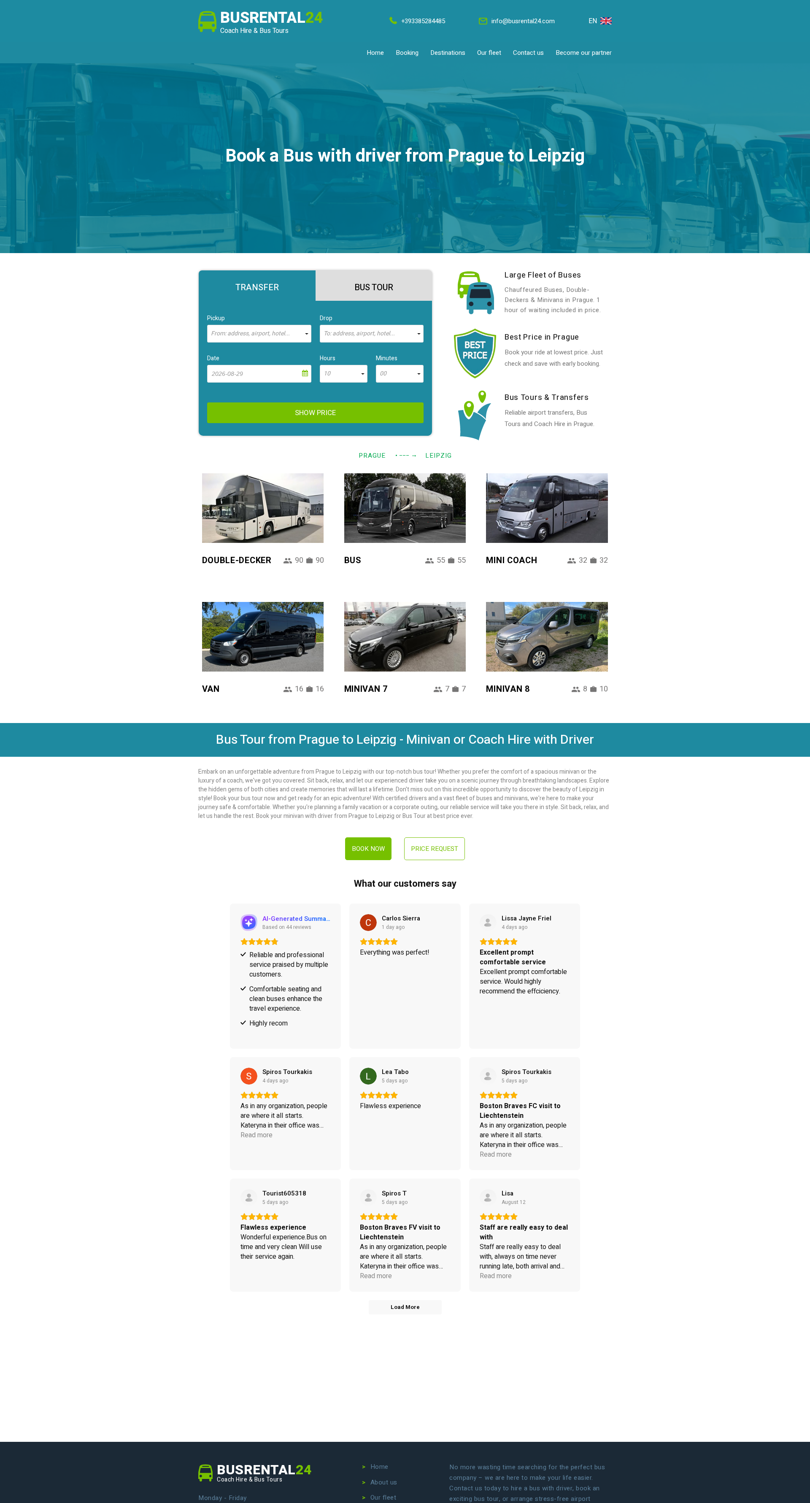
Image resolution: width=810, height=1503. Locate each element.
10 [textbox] (327, 374)
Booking (407, 52)
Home (375, 52)
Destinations (447, 52)
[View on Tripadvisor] (248, 1197)
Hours (327, 358)
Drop (326, 318)
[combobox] (259, 334)
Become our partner (584, 52)
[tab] (257, 285)
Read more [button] (256, 1135)
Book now (368, 848)
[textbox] (259, 334)
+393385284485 (423, 21)
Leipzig (438, 455)
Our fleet (489, 52)
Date (213, 358)
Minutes (386, 358)
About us (383, 1482)
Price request (434, 848)
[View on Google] (368, 922)
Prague (372, 455)
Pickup (216, 318)
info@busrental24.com (523, 21)
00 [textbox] (383, 374)
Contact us (528, 52)
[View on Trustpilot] (488, 922)
